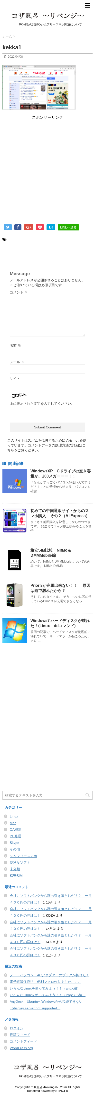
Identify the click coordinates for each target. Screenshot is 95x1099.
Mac (13, 823)
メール (17, 362)
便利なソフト (20, 862)
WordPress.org (21, 1048)
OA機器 (15, 829)
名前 (15, 345)
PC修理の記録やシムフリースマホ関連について (47, 1076)
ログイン (16, 1028)
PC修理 (15, 836)
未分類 (15, 869)
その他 (15, 849)
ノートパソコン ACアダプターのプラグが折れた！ (49, 975)
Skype (14, 843)
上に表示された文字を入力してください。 (42, 403)
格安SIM (16, 876)
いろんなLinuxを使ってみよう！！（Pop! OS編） (48, 995)
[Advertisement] (47, 173)
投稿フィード (20, 1035)
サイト (15, 379)
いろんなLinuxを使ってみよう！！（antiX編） (45, 988)
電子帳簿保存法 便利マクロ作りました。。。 (45, 982)
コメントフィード (23, 1041)
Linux (14, 816)
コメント (19, 292)
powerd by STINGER (54, 1091)
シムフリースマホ (23, 856)
